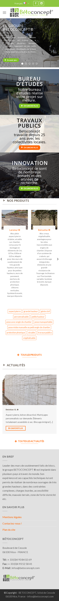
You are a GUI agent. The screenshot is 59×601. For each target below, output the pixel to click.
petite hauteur (38, 316)
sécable (31, 332)
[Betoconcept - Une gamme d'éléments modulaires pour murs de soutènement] (31, 12)
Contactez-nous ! (12, 523)
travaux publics (45, 332)
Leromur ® (14, 230)
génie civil (45, 311)
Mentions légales (12, 517)
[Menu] (4, 13)
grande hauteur (31, 311)
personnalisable (21, 316)
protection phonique (16, 332)
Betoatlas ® (44, 230)
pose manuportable (43, 322)
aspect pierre (15, 311)
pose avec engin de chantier (19, 322)
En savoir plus (15, 428)
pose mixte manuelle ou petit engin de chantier (29, 327)
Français (19, 3)
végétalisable (29, 338)
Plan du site (8, 529)
